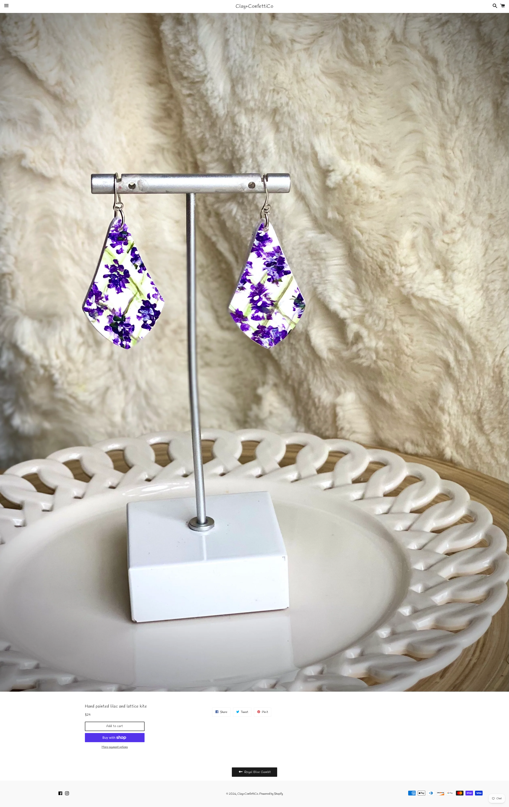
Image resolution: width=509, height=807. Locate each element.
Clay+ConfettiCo (254, 6)
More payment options (115, 747)
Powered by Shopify (271, 794)
